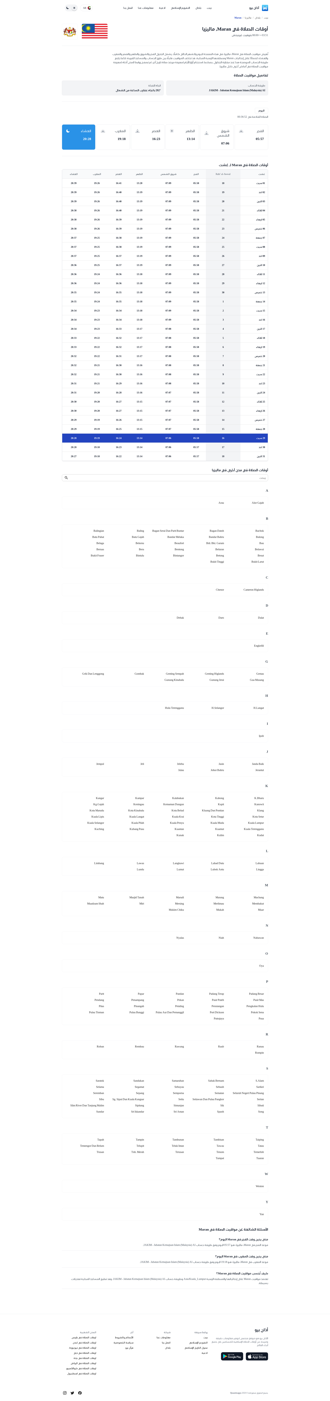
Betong (220, 555)
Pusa (261, 1018)
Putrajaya (219, 1018)
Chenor (220, 589)
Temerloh (259, 1152)
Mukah (220, 909)
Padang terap (216, 993)
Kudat (260, 835)
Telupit (140, 1145)
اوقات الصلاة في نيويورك (82, 1347)
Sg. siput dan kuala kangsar (128, 1099)
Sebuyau (179, 1087)
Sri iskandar (137, 1111)
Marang (220, 897)
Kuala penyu (177, 822)
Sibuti (260, 1105)
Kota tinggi (217, 816)
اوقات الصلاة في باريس (84, 1337)
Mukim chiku (176, 909)
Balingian (99, 530)
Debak (180, 617)
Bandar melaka (175, 537)
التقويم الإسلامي (180, 7)
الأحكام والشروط (124, 1337)
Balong (260, 537)
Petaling (179, 1006)
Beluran (219, 549)
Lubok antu (217, 869)
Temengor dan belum (92, 1145)
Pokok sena (257, 1012)
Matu (101, 897)
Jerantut (259, 770)
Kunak (180, 835)
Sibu (101, 1099)
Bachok (259, 530)
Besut (261, 555)
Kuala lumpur (256, 822)
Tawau (220, 1145)
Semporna (178, 1093)
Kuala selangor (95, 822)
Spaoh (220, 1111)
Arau (221, 502)
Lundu (140, 869)
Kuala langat (136, 816)
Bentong (179, 549)
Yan (262, 1214)
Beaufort (179, 543)
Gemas (260, 673)
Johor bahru (217, 770)
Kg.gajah (98, 804)
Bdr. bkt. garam (215, 543)
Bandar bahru (216, 537)
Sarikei (260, 1087)
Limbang (99, 863)
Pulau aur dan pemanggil (170, 1012)
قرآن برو (129, 1347)
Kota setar (258, 816)
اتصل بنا (128, 7)
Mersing (179, 903)
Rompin (259, 1052)
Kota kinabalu (136, 810)
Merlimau (218, 903)
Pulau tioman (96, 1012)
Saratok (100, 1080)
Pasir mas (258, 1000)
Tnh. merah (137, 1152)
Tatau (261, 1145)
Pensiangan (218, 1006)
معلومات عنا (145, 7)
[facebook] (80, 1393)
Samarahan (178, 1080)
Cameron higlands (254, 589)
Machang (259, 897)
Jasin (221, 764)
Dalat (261, 617)
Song (261, 1111)
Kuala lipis (97, 816)
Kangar (100, 798)
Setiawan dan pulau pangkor (208, 1099)
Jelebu (180, 764)
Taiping (260, 1139)
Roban (100, 1046)
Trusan (100, 1152)
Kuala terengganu (254, 829)
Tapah (100, 1139)
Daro (221, 617)
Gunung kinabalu (174, 680)
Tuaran (260, 1158)
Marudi (180, 897)
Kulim (220, 835)
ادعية (162, 7)
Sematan (219, 1093)
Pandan (180, 993)
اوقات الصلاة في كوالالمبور (81, 1368)
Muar (261, 909)
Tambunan (178, 1139)
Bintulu (140, 555)
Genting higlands (214, 673)
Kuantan (179, 829)
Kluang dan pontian (213, 810)
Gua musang (257, 680)
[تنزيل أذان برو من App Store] (257, 1356)
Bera (141, 549)
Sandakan (138, 1080)
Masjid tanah (136, 897)
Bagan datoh (217, 530)
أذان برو (254, 8)
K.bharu (259, 798)
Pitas (101, 1006)
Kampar (139, 798)
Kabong (219, 798)
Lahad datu (217, 863)
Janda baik (258, 764)
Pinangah (139, 1006)
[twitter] (72, 1393)
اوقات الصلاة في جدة (85, 1358)
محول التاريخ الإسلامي (196, 1347)
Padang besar (256, 993)
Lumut (180, 869)
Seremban (98, 1093)
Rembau (139, 1046)
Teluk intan (178, 1145)
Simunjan (179, 1105)
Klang (260, 810)
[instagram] (65, 1393)
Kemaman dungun (173, 804)
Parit (101, 993)
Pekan (180, 1000)
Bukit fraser (97, 555)
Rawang (179, 1046)
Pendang (99, 1000)
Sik (222, 1105)
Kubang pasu (137, 829)
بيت (209, 7)
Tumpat (220, 1158)
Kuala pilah (137, 822)
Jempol (100, 764)
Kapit (221, 804)
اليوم (261, 110)
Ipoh (261, 736)
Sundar (100, 1111)
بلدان (198, 7)
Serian (260, 1099)
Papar (141, 993)
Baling (140, 530)
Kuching (99, 829)
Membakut (258, 903)
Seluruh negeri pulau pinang (248, 1093)
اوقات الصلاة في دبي (85, 1353)
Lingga (260, 869)
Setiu (181, 1099)
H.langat (259, 708)
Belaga (100, 543)
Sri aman (179, 1111)
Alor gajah (258, 502)
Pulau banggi (136, 1012)
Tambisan (218, 1139)
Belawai (259, 549)
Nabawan (258, 937)
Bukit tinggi (217, 561)
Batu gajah (138, 537)
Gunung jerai (217, 680)
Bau (261, 543)
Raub (221, 1046)
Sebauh (220, 1087)
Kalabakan (178, 798)
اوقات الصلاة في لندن (84, 1342)
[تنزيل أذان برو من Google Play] (232, 1356)
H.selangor (218, 708)
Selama (100, 1087)
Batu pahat (98, 537)
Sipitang (139, 1105)
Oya (261, 965)
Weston (260, 1186)
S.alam (260, 1080)
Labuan (260, 863)
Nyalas (180, 937)
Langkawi (178, 863)
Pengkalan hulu (255, 1006)
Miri (141, 903)
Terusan (179, 1152)
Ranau (260, 1046)
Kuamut (219, 829)
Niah (221, 937)
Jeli (142, 764)
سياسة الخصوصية (123, 1342)
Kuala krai (178, 816)
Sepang (140, 1093)
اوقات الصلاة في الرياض (83, 1363)
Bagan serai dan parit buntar (168, 530)
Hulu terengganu (174, 708)
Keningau (138, 804)
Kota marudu (97, 810)
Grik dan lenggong (93, 673)
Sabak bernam (216, 1080)
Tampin (140, 1139)
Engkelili (259, 645)
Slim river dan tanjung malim (87, 1105)
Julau (181, 770)
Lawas (140, 863)
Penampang (137, 1000)
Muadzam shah (95, 903)
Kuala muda (217, 822)
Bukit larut (257, 561)
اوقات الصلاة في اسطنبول (81, 1373)
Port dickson (217, 1012)
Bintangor (178, 555)
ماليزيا (248, 17)
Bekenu (140, 543)
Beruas (100, 549)
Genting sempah (175, 673)
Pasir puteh (218, 1000)
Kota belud (178, 810)
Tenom (220, 1152)
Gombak (139, 673)
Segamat (139, 1087)
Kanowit (259, 804)
